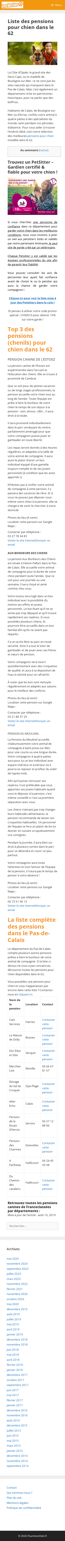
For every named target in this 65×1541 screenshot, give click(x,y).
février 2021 (15, 1289)
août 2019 (13, 1314)
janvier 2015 (15, 1451)
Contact (12, 1487)
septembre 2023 (17, 1269)
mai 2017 (13, 1395)
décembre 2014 (17, 1456)
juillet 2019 (14, 1319)
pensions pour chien (41, 136)
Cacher (44, 150)
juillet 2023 (14, 1274)
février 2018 (15, 1365)
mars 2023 (14, 1279)
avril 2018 (13, 1360)
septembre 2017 (17, 1385)
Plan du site (14, 1498)
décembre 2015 (17, 1425)
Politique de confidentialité (24, 1508)
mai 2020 (13, 1304)
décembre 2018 (17, 1339)
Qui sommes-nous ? (19, 1492)
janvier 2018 (15, 1370)
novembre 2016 (17, 1415)
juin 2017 (13, 1390)
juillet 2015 (14, 1430)
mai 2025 (13, 1258)
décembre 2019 (17, 1309)
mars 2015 (14, 1445)
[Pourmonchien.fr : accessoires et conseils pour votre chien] (12, 5)
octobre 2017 (15, 1380)
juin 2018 (13, 1350)
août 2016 (13, 1420)
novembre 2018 (17, 1344)
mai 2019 (13, 1324)
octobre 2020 (15, 1299)
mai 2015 (13, 1441)
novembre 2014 (17, 1461)
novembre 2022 (17, 1284)
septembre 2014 (17, 1466)
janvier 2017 (15, 1405)
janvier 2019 (15, 1334)
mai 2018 (13, 1354)
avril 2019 (13, 1329)
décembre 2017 (17, 1375)
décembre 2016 (17, 1410)
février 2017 (15, 1400)
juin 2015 (13, 1435)
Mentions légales (17, 1503)
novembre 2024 (17, 1263)
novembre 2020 (17, 1294)
